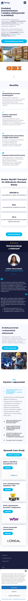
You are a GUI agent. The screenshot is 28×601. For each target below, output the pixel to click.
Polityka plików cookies (7, 599)
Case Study (4, 555)
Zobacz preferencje (14, 595)
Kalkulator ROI (5, 561)
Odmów (14, 591)
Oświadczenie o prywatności (19, 599)
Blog (3, 567)
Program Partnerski (6, 558)
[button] (26, 571)
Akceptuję (14, 587)
